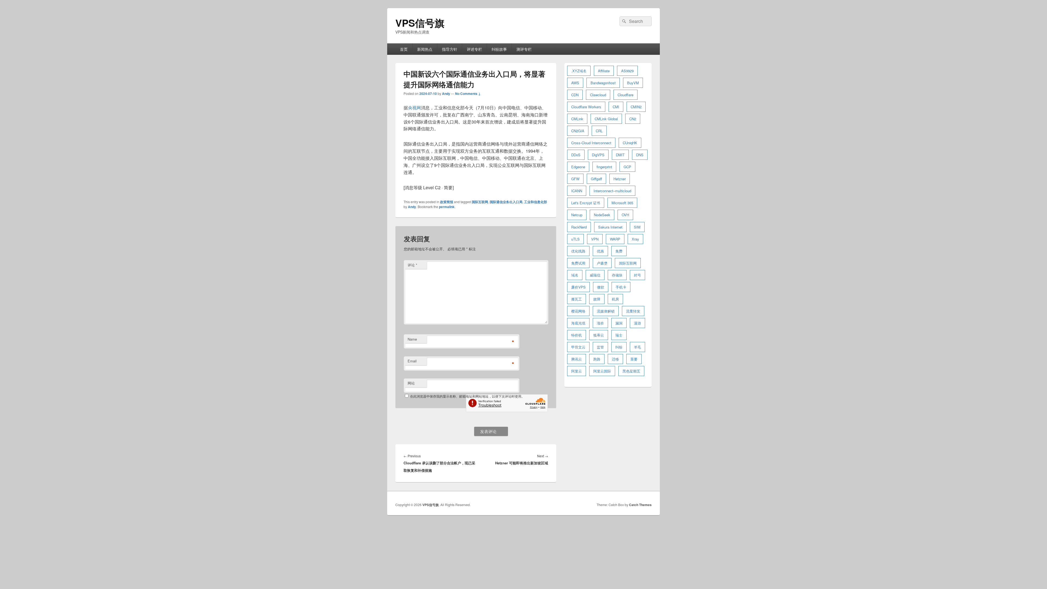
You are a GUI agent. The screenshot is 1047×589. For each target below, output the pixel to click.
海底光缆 (578, 323)
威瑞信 (595, 275)
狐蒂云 (598, 335)
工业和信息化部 (535, 201)
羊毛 (637, 347)
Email (412, 360)
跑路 (596, 359)
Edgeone (578, 166)
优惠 (600, 251)
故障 (596, 299)
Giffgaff (596, 178)
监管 (600, 347)
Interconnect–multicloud (612, 190)
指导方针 (449, 49)
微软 (600, 287)
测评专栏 (524, 49)
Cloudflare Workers (586, 106)
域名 (574, 275)
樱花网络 (578, 311)
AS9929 (627, 70)
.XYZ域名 (578, 70)
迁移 (615, 359)
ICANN (576, 190)
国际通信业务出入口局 (506, 201)
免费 (618, 251)
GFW (575, 178)
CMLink (577, 118)
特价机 (576, 335)
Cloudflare (625, 94)
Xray (635, 239)
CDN (575, 94)
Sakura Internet (610, 227)
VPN (594, 239)
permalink (447, 206)
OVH (625, 214)
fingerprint (604, 166)
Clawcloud (598, 94)
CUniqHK (630, 142)
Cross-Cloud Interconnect (591, 142)
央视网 (414, 107)
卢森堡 (602, 263)
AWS (575, 82)
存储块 (617, 275)
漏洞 (618, 323)
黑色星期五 (631, 371)
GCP (627, 166)
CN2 (632, 118)
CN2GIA (577, 130)
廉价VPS (578, 287)
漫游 (637, 323)
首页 (404, 49)
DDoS (575, 154)
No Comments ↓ (468, 93)
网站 (411, 383)
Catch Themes (640, 504)
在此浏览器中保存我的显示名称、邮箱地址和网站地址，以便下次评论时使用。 (467, 396)
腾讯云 (576, 359)
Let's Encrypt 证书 (585, 202)
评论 (412, 265)
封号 (637, 275)
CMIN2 (636, 106)
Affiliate (604, 70)
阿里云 (576, 371)
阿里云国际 (602, 371)
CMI (616, 106)
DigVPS (598, 154)
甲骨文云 (578, 347)
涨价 (600, 323)
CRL (599, 130)
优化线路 (578, 251)
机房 (615, 299)
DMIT (620, 154)
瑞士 (618, 335)
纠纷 (618, 347)
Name (412, 339)
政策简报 (446, 201)
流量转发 (633, 311)
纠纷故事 (499, 49)
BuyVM (633, 82)
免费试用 (578, 263)
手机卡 (621, 287)
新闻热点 (424, 49)
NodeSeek (602, 214)
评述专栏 (474, 49)
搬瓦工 (576, 299)
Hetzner (619, 178)
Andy (446, 93)
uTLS (575, 239)
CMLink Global (606, 118)
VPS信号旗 (419, 23)
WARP (615, 239)
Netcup (576, 214)
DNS (639, 154)
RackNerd (579, 227)
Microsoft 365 (622, 202)
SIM (637, 227)
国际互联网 (480, 201)
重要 (633, 359)
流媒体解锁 (606, 311)
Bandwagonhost (603, 82)
